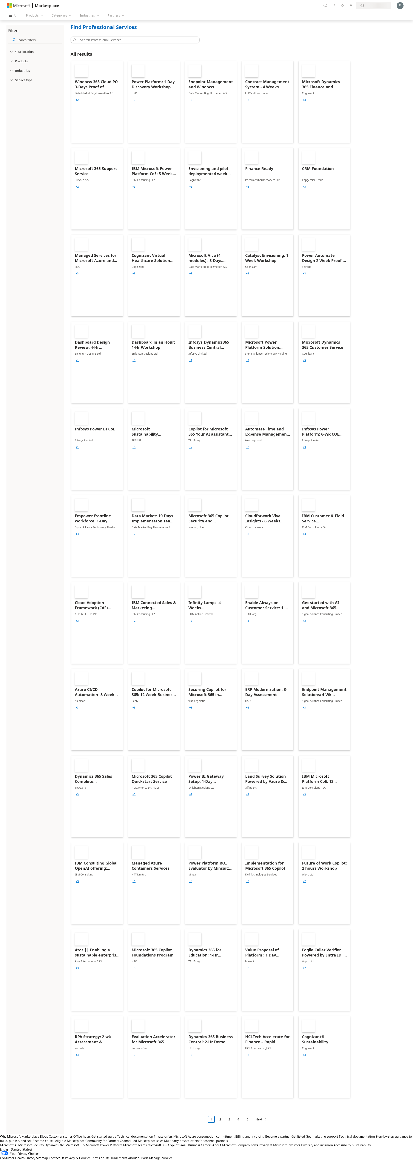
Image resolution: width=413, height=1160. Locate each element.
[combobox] (136, 39)
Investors (294, 1145)
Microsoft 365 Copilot (163, 1145)
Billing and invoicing (249, 1136)
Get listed (298, 1136)
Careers (206, 1145)
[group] (77, 100)
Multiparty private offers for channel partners (196, 1141)
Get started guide (103, 1136)
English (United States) (16, 1149)
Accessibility (342, 1145)
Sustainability (361, 1145)
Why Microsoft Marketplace (19, 1136)
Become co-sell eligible (49, 1141)
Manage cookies (160, 1158)
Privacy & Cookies (77, 1158)
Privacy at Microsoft (273, 1145)
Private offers (163, 1136)
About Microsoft (224, 1145)
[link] (97, 102)
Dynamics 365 (55, 1145)
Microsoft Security (31, 1145)
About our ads (138, 1158)
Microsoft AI (8, 1145)
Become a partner (278, 1136)
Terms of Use (100, 1158)
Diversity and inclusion (317, 1145)
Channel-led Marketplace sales (141, 1141)
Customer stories (60, 1136)
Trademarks (119, 1158)
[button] (73, 40)
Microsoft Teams (135, 1145)
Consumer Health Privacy (17, 1158)
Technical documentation (135, 1136)
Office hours (82, 1136)
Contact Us (56, 1158)
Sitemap (42, 1158)
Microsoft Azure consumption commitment (204, 1136)
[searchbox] (39, 40)
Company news (247, 1145)
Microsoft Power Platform (104, 1145)
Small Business (189, 1145)
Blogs (44, 1136)
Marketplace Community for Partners (93, 1141)
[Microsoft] (18, 5)
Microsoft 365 (75, 1145)
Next (259, 1119)
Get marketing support (322, 1136)
